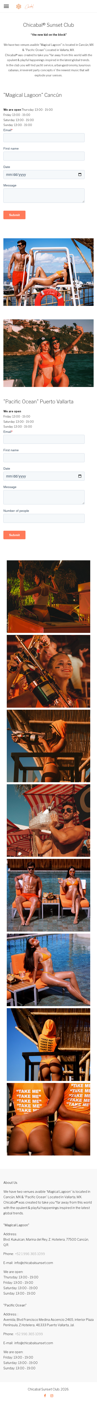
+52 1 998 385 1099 (30, 1254)
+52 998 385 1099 (29, 1334)
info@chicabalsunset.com (33, 1263)
